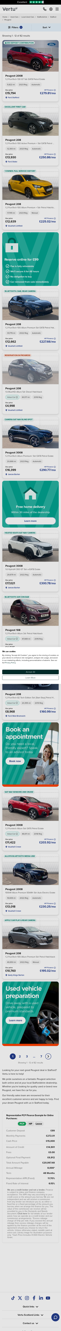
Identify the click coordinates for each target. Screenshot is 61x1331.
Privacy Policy (10, 662)
